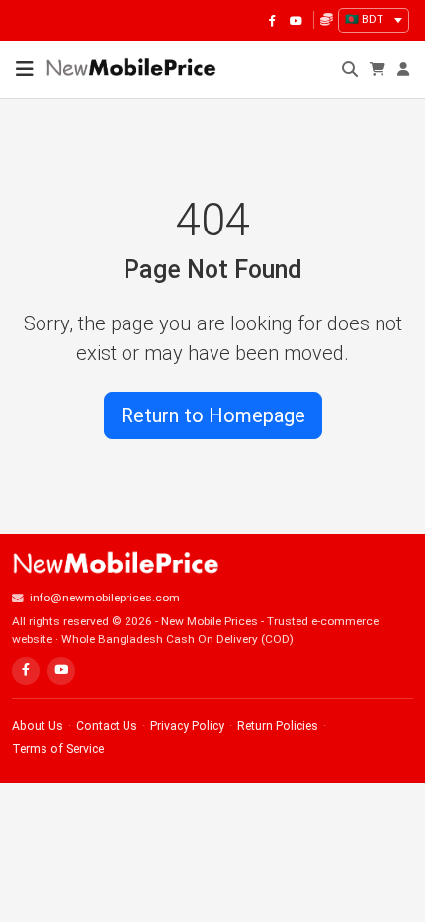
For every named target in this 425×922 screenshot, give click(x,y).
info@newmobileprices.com (105, 597)
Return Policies (277, 726)
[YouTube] (61, 671)
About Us (37, 726)
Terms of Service (58, 749)
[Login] (403, 69)
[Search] (350, 69)
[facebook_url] (272, 20)
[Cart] (377, 69)
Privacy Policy (187, 726)
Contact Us (106, 726)
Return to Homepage (213, 415)
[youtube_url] (295, 20)
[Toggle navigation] (25, 69)
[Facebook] (26, 671)
